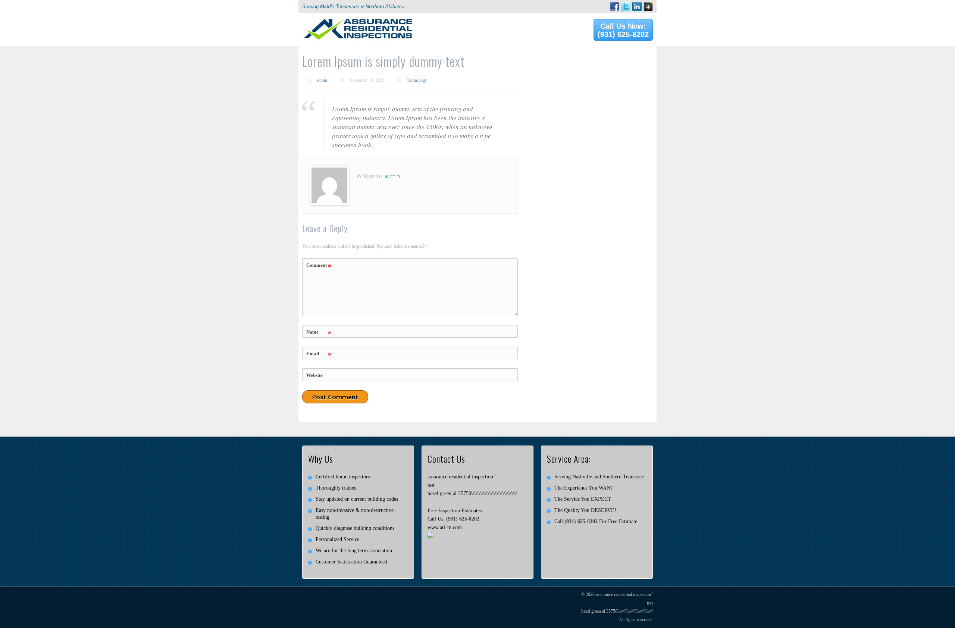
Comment (319, 267)
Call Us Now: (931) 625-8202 (623, 30)
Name (319, 334)
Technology (417, 80)
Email (319, 355)
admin (321, 80)
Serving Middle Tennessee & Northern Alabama (353, 6)
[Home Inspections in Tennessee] (358, 21)
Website (314, 375)
